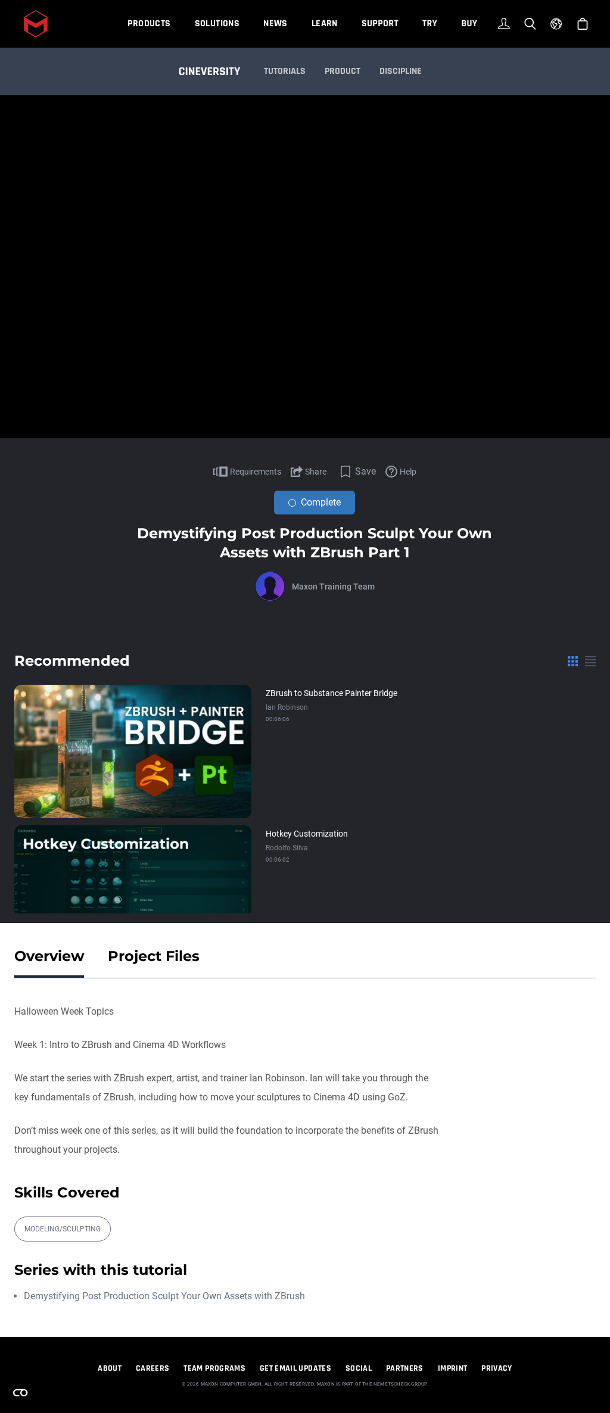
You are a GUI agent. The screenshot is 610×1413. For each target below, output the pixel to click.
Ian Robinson (287, 707)
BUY (469, 23)
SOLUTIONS (217, 23)
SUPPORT (380, 23)
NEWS (275, 23)
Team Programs (214, 1368)
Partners (405, 1368)
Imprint (452, 1368)
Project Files (154, 956)
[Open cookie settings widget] (20, 1392)
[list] (590, 660)
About (110, 1368)
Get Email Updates (295, 1368)
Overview (49, 956)
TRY (429, 23)
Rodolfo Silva (287, 848)
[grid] (573, 660)
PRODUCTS (148, 23)
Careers (152, 1368)
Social (359, 1368)
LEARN (325, 23)
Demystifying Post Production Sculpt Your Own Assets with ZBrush (164, 1296)
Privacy (496, 1368)
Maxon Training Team (333, 586)
